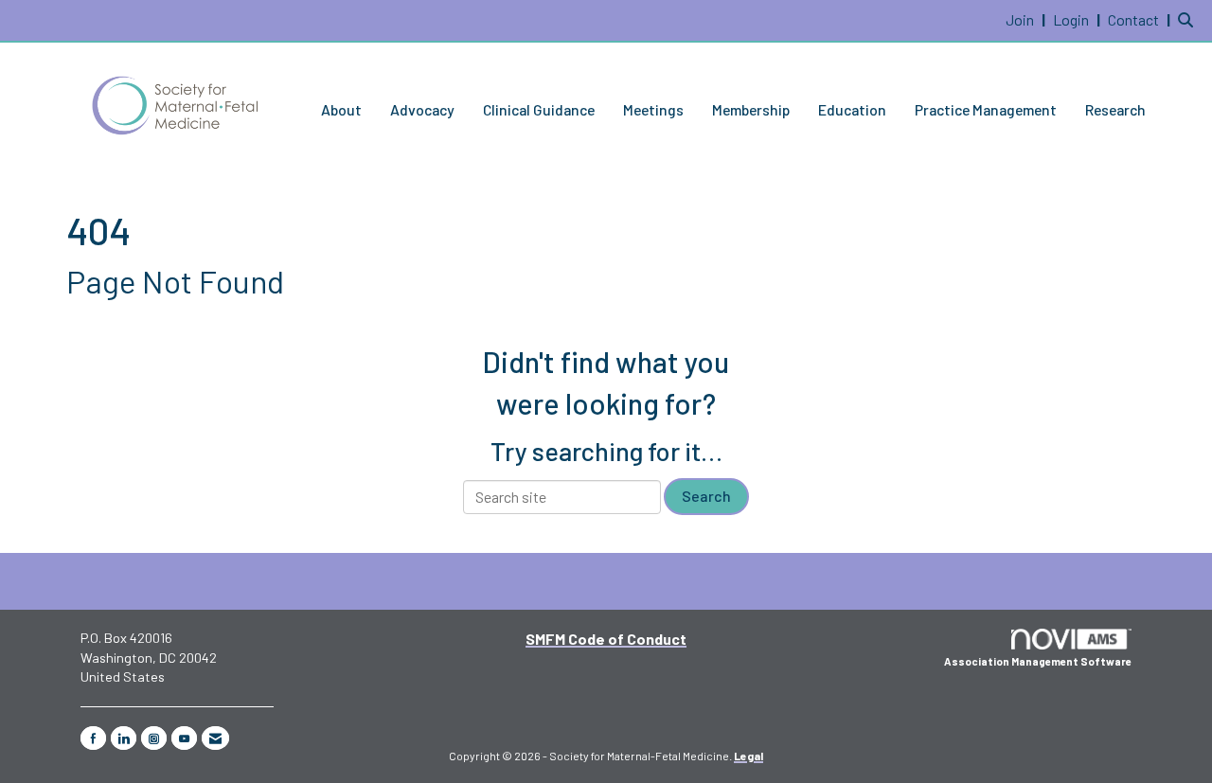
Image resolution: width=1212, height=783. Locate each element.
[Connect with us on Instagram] (154, 738)
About (341, 109)
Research (1115, 109)
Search (706, 496)
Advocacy (422, 109)
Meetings (653, 109)
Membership (751, 109)
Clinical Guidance (539, 109)
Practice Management (986, 109)
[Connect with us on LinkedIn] (123, 738)
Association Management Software (1038, 661)
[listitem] (1028, 19)
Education (852, 109)
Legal (748, 755)
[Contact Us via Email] (215, 738)
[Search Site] (1188, 19)
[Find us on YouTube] (184, 738)
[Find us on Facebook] (93, 738)
